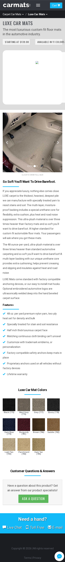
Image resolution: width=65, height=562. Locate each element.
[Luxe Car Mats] (32, 142)
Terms (27, 557)
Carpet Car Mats (12, 14)
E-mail (56, 527)
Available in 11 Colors (49, 42)
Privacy (37, 557)
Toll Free (36, 527)
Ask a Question (33, 498)
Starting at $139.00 (17, 42)
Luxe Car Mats (37, 14)
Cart (55, 5)
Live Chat (14, 527)
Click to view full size (32, 175)
